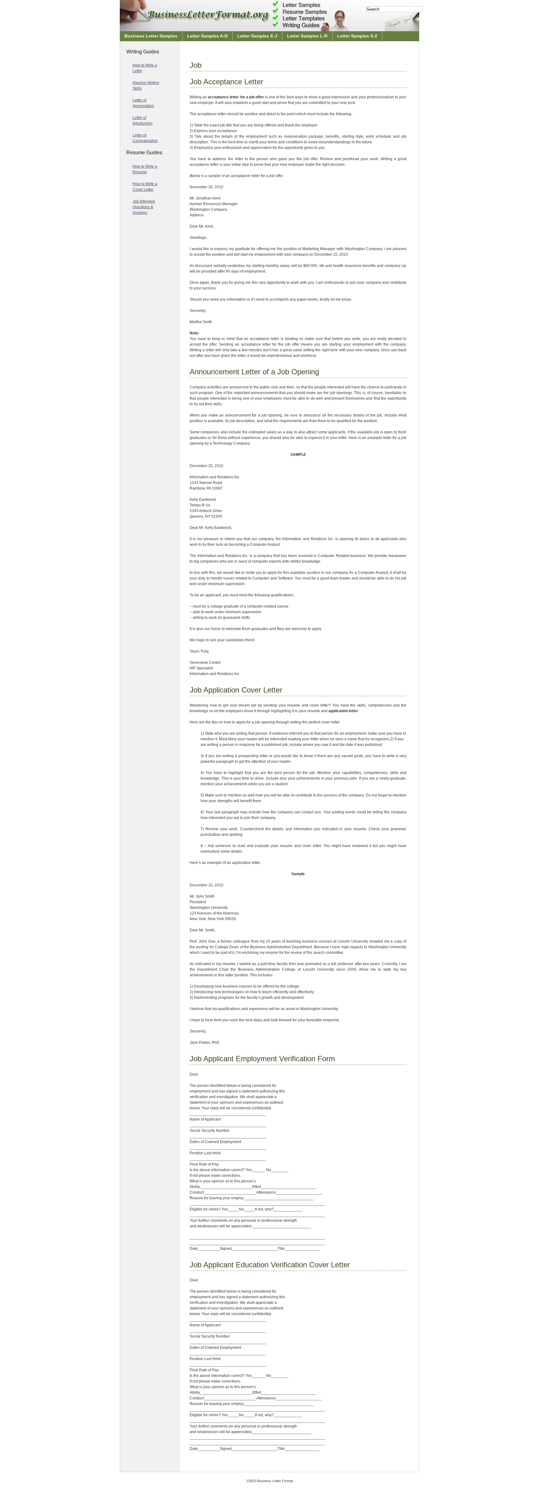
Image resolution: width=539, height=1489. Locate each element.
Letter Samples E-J (257, 35)
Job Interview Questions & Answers (144, 207)
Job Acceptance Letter (226, 81)
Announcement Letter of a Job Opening (254, 371)
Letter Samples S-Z (357, 35)
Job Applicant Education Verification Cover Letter (270, 1264)
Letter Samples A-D (207, 35)
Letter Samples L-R (307, 35)
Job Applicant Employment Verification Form (262, 1058)
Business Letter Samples (150, 35)
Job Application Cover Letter (236, 690)
